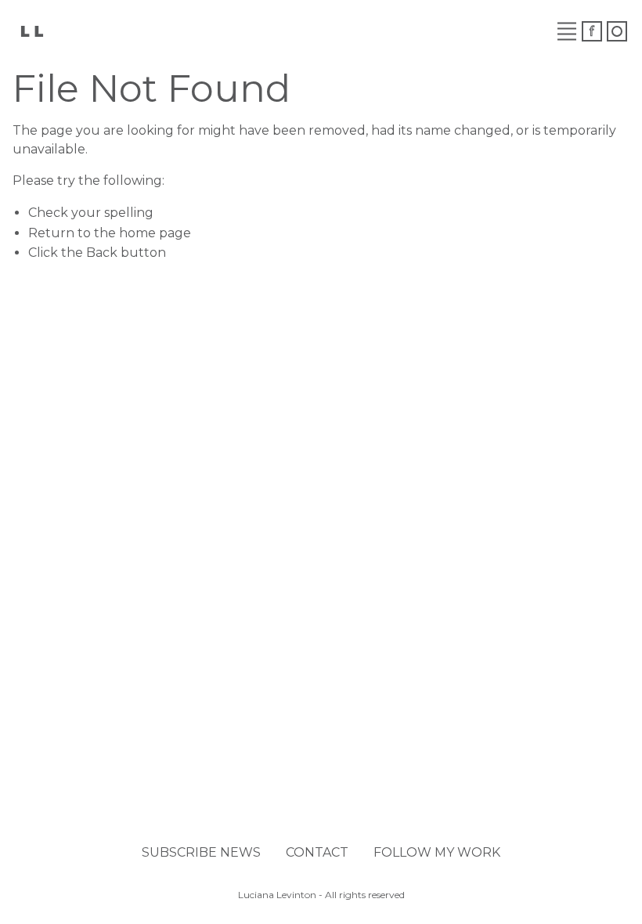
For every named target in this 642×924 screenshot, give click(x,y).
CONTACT (317, 852)
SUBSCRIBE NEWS (201, 852)
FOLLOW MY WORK (436, 852)
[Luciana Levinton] (31, 30)
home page (155, 233)
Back (101, 252)
